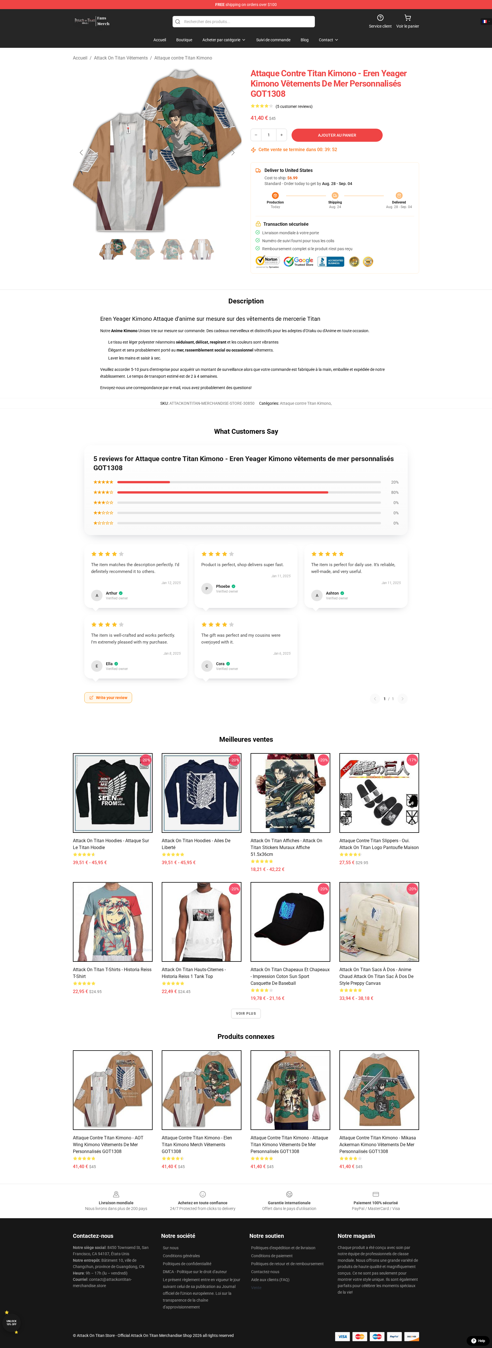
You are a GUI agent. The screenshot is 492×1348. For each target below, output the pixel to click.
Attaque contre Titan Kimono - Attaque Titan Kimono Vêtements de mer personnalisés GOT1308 (289, 1144)
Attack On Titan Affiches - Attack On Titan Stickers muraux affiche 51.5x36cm (286, 847)
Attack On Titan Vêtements (121, 58)
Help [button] (481, 1341)
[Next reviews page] (402, 699)
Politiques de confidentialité (187, 1263)
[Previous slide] (82, 153)
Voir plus (246, 1014)
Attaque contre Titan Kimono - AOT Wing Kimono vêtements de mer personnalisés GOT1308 (108, 1144)
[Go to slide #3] (172, 249)
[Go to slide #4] (201, 249)
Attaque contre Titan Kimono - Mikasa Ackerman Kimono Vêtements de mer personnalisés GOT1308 (377, 1144)
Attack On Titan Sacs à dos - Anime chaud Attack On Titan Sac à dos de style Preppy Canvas (376, 976)
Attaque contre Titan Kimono (183, 58)
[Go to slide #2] (142, 249)
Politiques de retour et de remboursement (287, 1263)
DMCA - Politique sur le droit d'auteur (195, 1271)
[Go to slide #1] (112, 249)
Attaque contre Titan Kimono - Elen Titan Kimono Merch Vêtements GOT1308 (197, 1144)
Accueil (80, 58)
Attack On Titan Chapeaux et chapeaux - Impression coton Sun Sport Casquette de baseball (290, 976)
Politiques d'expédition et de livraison (283, 1248)
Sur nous (171, 1248)
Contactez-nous (265, 1271)
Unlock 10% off (12, 1323)
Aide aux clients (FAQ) (270, 1279)
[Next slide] (233, 153)
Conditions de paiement (272, 1256)
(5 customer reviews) (294, 106)
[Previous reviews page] (375, 699)
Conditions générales (181, 1256)
